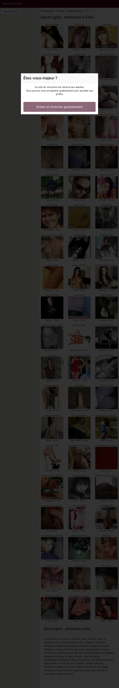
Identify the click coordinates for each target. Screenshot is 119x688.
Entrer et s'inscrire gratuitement (59, 107)
